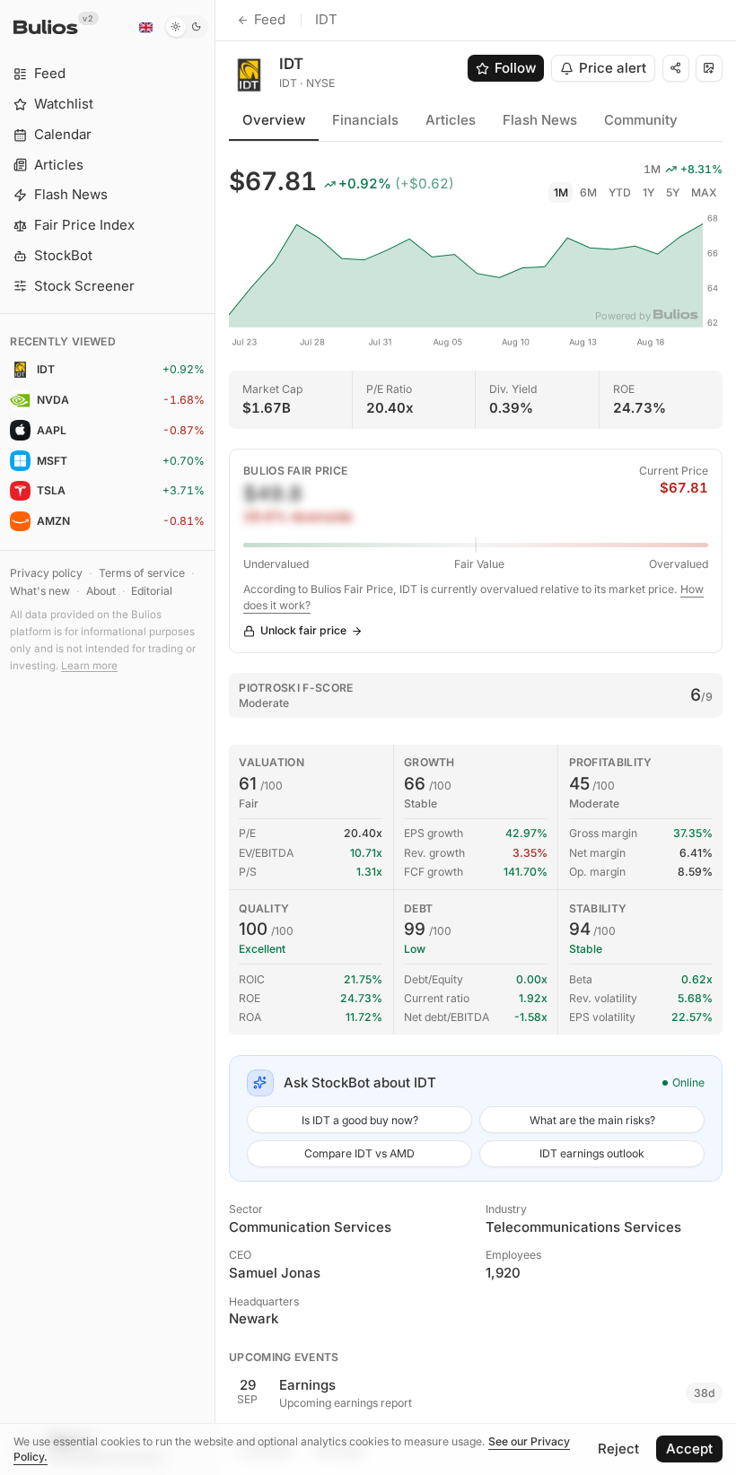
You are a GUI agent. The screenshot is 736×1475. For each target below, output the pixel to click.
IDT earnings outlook (591, 1153)
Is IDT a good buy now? (360, 1120)
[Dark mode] (186, 27)
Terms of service (142, 573)
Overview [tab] (273, 119)
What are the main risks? (592, 1120)
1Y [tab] (648, 192)
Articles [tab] (450, 119)
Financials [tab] (365, 119)
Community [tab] (641, 119)
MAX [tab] (704, 192)
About (101, 591)
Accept (689, 1448)
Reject (618, 1448)
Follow (515, 67)
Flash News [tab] (540, 119)
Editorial (151, 591)
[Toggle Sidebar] (215, 737)
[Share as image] (709, 68)
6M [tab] (588, 192)
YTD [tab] (620, 192)
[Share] (675, 68)
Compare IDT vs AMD (359, 1153)
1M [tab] (561, 192)
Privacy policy (46, 573)
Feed (269, 19)
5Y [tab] (672, 192)
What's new (40, 591)
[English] (145, 27)
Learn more (89, 665)
